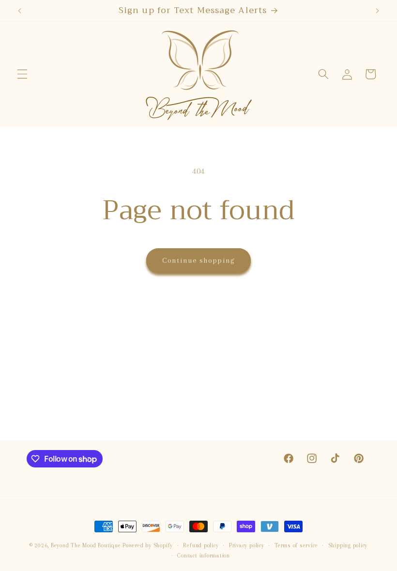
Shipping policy (348, 545)
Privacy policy (246, 545)
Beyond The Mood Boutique (86, 545)
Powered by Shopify (147, 545)
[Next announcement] (377, 10)
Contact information (203, 555)
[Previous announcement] (20, 10)
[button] (22, 74)
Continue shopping (198, 260)
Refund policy (200, 545)
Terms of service (296, 545)
